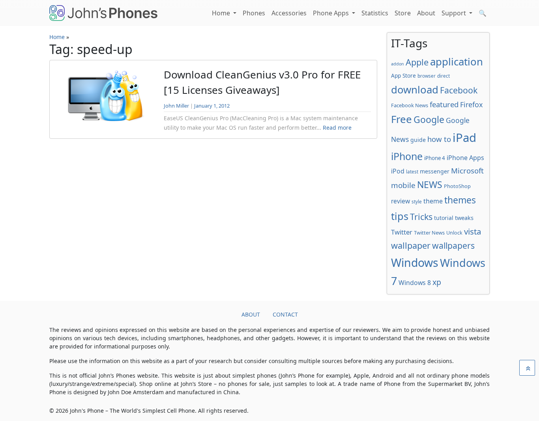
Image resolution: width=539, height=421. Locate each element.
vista (472, 231)
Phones (254, 13)
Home (222, 13)
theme (433, 201)
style (417, 201)
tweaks (464, 218)
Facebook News (409, 105)
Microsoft (467, 170)
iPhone (407, 156)
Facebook (458, 90)
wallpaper (410, 245)
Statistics (374, 13)
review (400, 201)
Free (401, 119)
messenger (434, 171)
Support (455, 13)
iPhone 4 (434, 158)
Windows (414, 262)
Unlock (454, 232)
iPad (464, 137)
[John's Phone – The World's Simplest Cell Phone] (103, 13)
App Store (403, 75)
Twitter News (429, 232)
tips (399, 216)
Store (403, 13)
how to (439, 139)
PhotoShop (457, 186)
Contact (285, 314)
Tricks (421, 216)
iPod (397, 171)
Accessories (289, 13)
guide (418, 139)
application (456, 61)
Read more (337, 127)
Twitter (401, 232)
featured (444, 104)
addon (397, 64)
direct (443, 76)
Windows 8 (415, 282)
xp (436, 282)
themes (460, 200)
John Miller (176, 105)
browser (426, 76)
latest (412, 171)
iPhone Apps (465, 157)
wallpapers (453, 245)
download (414, 89)
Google (429, 119)
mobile (403, 185)
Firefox (471, 104)
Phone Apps (331, 13)
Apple (417, 62)
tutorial (443, 218)
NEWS (429, 184)
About (426, 13)
